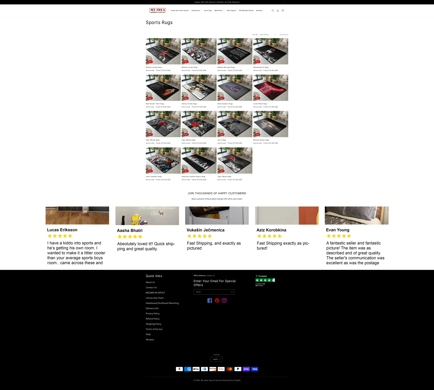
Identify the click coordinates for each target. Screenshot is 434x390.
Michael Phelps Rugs (261, 140)
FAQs (148, 334)
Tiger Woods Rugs (153, 140)
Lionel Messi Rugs (260, 103)
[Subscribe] (231, 292)
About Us (150, 282)
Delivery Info (152, 308)
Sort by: (255, 35)
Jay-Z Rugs (221, 140)
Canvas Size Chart (155, 297)
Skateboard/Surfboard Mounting (162, 303)
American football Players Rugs (193, 176)
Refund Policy (153, 318)
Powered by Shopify (231, 380)
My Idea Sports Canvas (211, 380)
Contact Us (151, 287)
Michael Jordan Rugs (154, 67)
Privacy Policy (153, 313)
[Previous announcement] (149, 2)
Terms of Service (154, 329)
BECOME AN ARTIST (155, 292)
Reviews (150, 339)
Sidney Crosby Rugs (189, 103)
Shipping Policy (153, 323)
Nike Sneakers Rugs (225, 103)
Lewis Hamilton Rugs (154, 176)
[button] (196, 10)
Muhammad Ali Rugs (261, 67)
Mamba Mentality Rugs (226, 67)
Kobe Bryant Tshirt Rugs (155, 103)
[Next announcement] (284, 2)
